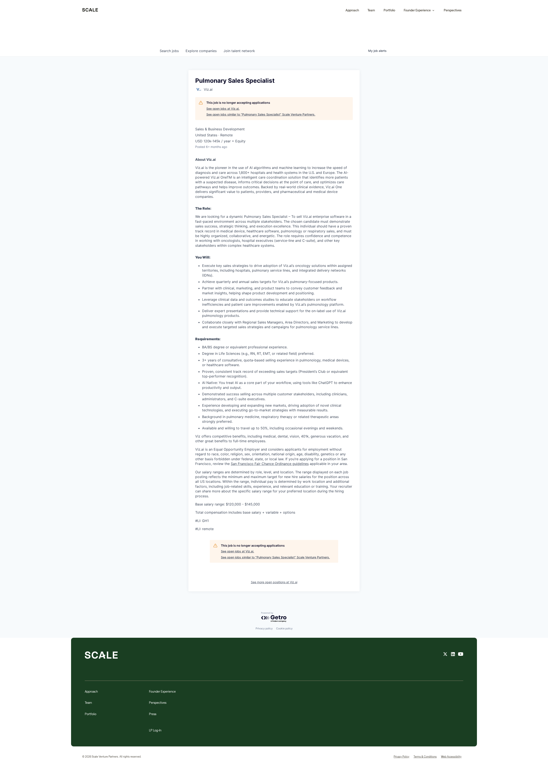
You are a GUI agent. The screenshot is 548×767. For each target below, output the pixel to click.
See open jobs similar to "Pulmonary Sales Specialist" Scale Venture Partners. (260, 114)
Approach (352, 10)
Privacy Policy (401, 756)
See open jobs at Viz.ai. (223, 108)
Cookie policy (284, 628)
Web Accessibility (451, 756)
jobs (169, 51)
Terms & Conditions (425, 756)
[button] (419, 10)
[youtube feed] (460, 654)
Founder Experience (162, 691)
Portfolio (389, 10)
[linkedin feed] (453, 654)
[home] (90, 10)
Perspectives (453, 10)
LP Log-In (155, 730)
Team (371, 10)
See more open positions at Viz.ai (274, 582)
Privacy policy (264, 628)
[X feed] (445, 654)
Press (152, 714)
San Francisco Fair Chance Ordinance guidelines (270, 464)
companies (201, 51)
